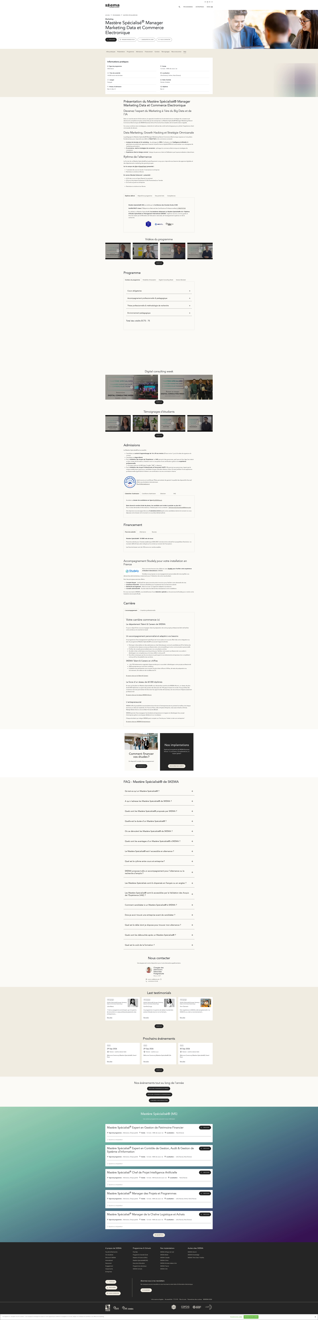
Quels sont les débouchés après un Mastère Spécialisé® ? (150, 935)
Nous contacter (165, 39)
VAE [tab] (174, 494)
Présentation (121, 52)
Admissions (139, 52)
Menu (209, 7)
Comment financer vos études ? (141, 755)
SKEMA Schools (137, 1269)
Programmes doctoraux (139, 1266)
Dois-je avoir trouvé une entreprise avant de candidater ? (150, 915)
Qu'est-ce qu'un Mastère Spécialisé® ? (142, 791)
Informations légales (157, 1299)
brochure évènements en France (158, 1088)
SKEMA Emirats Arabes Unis (168, 1263)
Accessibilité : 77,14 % (171, 1299)
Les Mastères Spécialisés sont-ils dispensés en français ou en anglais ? (155, 883)
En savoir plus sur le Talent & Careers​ (137, 676)
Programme (130, 52)
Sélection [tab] (163, 494)
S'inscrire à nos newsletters (159, 1100)
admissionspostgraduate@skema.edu (180, 507)
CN (212, 2)
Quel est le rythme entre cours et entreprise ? (145, 861)
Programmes (188, 7)
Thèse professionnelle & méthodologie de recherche (148, 305)
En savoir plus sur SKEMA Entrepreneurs (138, 722)
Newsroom (108, 1263)
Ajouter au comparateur (116, 1140)
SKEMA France (164, 1266)
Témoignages (165, 52)
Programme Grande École (140, 1255)
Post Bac (135, 1252)
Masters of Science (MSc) (140, 1258)
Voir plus (159, 263)
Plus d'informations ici (143, 484)
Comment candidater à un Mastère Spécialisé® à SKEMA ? (151, 905)
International (109, 1260)
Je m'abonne (146, 1290)
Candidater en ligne (147, 39)
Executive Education (139, 1263)
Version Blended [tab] (181, 280)
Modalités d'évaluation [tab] (149, 280)
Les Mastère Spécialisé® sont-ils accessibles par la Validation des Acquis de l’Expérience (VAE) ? (157, 894)
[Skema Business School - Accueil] (112, 6)
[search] (179, 7)
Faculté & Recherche (111, 1252)
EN (205, 2)
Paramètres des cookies (236, 1317)
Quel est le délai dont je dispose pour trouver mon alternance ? (153, 925)
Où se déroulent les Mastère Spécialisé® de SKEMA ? (149, 831)
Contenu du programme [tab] (132, 280)
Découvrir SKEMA (110, 1258)
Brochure (112, 39)
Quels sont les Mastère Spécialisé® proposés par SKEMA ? (151, 811)
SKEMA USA (164, 1269)
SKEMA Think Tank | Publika (196, 1258)
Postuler (112, 1282)
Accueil (107, 15)
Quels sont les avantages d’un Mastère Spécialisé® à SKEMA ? (152, 841)
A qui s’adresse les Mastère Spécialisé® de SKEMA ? (148, 801)
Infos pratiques (110, 52)
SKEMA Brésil (164, 1255)
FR (207, 2)
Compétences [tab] (171, 196)
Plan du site (182, 1299)
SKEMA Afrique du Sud (167, 1252)
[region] (159, 1317)
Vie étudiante (109, 1255)
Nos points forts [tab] (159, 196)
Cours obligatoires (134, 291)
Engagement (109, 1266)
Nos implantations (177, 745)
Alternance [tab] (143, 532)
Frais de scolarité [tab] (130, 532)
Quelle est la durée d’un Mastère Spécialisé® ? (145, 821)
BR (209, 2)
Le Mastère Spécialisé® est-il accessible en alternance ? (149, 851)
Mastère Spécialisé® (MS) (130, 15)
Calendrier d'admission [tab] (132, 494)
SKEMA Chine (164, 1260)
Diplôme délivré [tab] (130, 196)
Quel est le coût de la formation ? (140, 945)
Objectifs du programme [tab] (145, 196)
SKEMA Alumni (192, 1252)
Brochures (112, 1287)
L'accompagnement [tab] (131, 610)
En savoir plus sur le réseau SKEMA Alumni (139, 695)
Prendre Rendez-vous (128, 39)
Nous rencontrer (176, 52)
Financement (149, 52)
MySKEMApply (157, 500)
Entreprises (200, 7)
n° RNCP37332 (181, 208)
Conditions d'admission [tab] (149, 494)
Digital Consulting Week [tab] (166, 280)
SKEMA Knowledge (193, 1255)
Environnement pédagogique (138, 313)
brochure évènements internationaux (159, 1094)
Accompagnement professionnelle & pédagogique (147, 298)
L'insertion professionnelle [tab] (147, 610)
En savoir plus (159, 1235)
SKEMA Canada (164, 1258)
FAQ (184, 52)
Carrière (157, 52)
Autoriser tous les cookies (251, 1317)
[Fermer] (315, 1317)
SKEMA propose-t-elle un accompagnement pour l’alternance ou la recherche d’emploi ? (154, 872)
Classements (109, 1269)
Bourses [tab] (154, 532)
